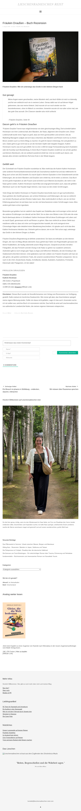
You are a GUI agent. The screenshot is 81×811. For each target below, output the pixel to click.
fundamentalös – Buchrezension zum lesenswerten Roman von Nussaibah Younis (30, 556)
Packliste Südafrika (9, 733)
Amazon (18, 287)
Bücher (9, 313)
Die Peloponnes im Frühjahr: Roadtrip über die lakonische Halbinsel (25, 550)
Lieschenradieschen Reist (40, 4)
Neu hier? (6, 688)
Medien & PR (7, 693)
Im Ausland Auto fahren (10, 735)
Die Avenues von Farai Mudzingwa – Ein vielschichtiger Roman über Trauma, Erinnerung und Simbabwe (37, 553)
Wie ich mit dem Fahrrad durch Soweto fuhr (17, 711)
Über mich (6, 690)
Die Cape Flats (8, 716)
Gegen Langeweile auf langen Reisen (15, 730)
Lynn (14, 26)
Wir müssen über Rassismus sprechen (64, 388)
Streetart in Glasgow (9, 714)
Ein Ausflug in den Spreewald (12, 709)
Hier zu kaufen (21, 652)
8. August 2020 (6, 26)
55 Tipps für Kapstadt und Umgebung (15, 707)
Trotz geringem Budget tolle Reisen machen (17, 740)
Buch (22, 313)
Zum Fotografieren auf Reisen (13, 737)
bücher (26, 313)
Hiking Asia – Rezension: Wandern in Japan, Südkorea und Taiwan (25, 547)
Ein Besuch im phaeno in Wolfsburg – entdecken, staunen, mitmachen (21, 389)
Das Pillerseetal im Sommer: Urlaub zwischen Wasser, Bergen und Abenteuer (28, 544)
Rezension (30, 313)
